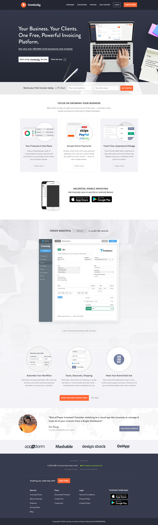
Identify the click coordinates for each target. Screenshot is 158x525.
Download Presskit (62, 495)
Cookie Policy (84, 503)
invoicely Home (36, 495)
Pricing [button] (93, 5)
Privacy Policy (84, 499)
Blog (32, 512)
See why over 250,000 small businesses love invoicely (46, 49)
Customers (59, 503)
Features (33, 503)
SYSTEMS (84, 461)
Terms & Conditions (87, 495)
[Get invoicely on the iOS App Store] (79, 199)
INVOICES (74, 461)
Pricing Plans (35, 507)
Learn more (38, 166)
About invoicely (36, 499)
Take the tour (56, 59)
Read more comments (129, 429)
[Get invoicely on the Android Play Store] (102, 199)
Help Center (64, 481)
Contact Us (59, 499)
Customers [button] (82, 5)
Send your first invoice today (74, 398)
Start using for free (33, 59)
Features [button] (70, 5)
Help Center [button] (104, 5)
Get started (127, 88)
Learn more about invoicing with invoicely (79, 331)
